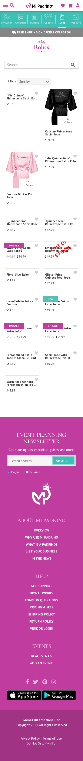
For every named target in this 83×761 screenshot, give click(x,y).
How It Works (41, 593)
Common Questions (41, 600)
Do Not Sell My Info (41, 743)
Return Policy (41, 621)
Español (34, 472)
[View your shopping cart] (70, 5)
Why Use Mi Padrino (41, 537)
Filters (11, 81)
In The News (42, 558)
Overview (41, 530)
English (16, 472)
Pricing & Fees (41, 607)
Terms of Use (52, 738)
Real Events (41, 656)
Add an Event (41, 663)
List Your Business (41, 551)
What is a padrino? (41, 544)
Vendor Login (41, 628)
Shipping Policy (41, 614)
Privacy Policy (30, 738)
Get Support (41, 586)
